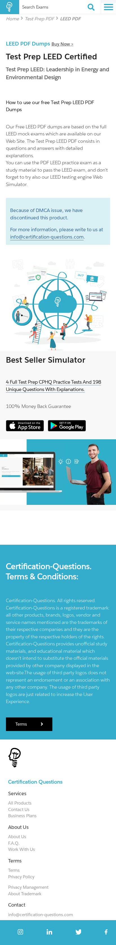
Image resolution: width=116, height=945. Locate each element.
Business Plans (22, 815)
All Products (20, 803)
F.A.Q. (13, 843)
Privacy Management (28, 887)
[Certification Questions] (9, 7)
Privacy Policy (21, 876)
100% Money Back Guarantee (38, 406)
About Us (17, 836)
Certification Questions (35, 782)
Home (12, 18)
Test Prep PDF (39, 18)
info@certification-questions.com (47, 237)
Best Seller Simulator (45, 360)
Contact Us (19, 809)
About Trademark (24, 893)
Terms (21, 724)
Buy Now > (62, 44)
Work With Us (21, 849)
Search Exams (35, 7)
